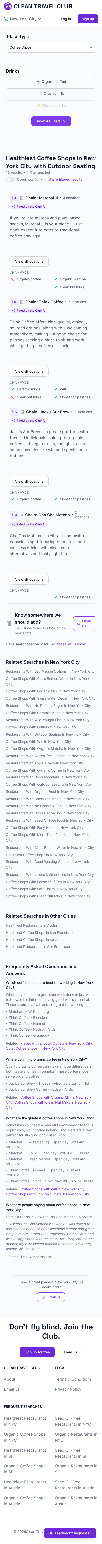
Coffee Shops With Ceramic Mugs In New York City (47, 713)
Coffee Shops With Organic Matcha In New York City (48, 748)
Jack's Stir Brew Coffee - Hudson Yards (41, 1089)
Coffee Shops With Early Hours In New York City (44, 827)
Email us (86, 623)
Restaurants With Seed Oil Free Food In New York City (49, 820)
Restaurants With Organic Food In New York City (45, 791)
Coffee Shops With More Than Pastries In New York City (47, 837)
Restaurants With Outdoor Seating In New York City (47, 734)
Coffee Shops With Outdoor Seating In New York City (49, 784)
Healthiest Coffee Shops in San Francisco (39, 932)
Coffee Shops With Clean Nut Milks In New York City (48, 896)
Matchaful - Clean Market (29, 1159)
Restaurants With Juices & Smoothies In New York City (50, 874)
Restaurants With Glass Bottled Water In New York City (50, 847)
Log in (66, 19)
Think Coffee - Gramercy (29, 1035)
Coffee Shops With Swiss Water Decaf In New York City (50, 698)
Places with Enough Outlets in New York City (56, 1043)
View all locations (29, 261)
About (9, 1379)
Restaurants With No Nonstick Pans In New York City (48, 806)
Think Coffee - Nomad (27, 1023)
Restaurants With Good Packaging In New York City (47, 813)
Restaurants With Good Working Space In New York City (47, 864)
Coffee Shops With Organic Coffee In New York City (48, 770)
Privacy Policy (68, 1389)
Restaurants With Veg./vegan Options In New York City (50, 671)
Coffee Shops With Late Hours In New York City (44, 889)
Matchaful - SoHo (23, 1153)
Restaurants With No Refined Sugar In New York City (48, 705)
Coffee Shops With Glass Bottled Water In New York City (47, 681)
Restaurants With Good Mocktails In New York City (46, 777)
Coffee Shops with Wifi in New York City (52, 1189)
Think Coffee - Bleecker (28, 1017)
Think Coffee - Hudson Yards (32, 1029)
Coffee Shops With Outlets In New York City (41, 727)
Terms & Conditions (73, 1379)
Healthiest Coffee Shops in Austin (33, 939)
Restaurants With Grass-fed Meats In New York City (47, 799)
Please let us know (70, 644)
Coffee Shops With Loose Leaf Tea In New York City (48, 882)
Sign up (88, 19)
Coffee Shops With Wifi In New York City (38, 741)
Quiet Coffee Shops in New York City (35, 1048)
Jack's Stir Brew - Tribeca (30, 1083)
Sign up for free (37, 1352)
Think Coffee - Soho (25, 1181)
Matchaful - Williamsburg (29, 1011)
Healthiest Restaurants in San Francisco (38, 946)
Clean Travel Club (40, 1531)
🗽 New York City (20, 18)
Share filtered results (65, 179)
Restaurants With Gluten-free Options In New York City (50, 756)
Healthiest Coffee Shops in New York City (39, 855)
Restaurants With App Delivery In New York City (44, 763)
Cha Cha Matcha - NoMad (70, 1217)
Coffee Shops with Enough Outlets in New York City (47, 1194)
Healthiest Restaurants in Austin (31, 925)
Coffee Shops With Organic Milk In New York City (45, 691)
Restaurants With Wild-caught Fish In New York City (48, 720)
